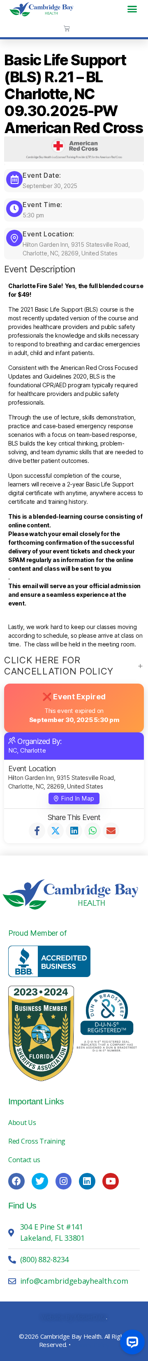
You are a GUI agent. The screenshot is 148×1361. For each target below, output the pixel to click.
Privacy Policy (90, 1344)
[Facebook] (16, 1181)
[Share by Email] (111, 830)
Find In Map (78, 798)
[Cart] (67, 28)
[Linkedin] (87, 1181)
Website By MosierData (73, 1317)
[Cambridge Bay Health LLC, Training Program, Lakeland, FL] (49, 961)
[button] (132, 9)
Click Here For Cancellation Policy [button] (58, 666)
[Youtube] (110, 1181)
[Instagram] (64, 1181)
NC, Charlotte (27, 750)
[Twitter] (40, 1181)
